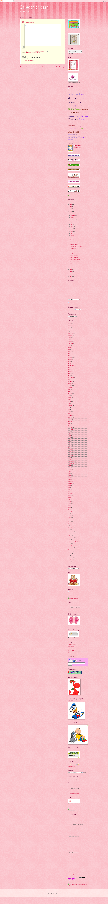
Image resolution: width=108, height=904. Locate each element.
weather (82, 137)
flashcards (84, 109)
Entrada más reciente (26, 67)
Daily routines (71, 646)
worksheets (70, 560)
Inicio (44, 67)
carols (69, 353)
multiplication (71, 451)
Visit (73, 793)
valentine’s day (70, 134)
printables (71, 128)
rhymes (80, 128)
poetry (80, 126)
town (69, 533)
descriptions (70, 381)
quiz (69, 487)
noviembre (73, 215)
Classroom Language (72, 644)
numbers (72, 125)
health (69, 423)
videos (72, 779)
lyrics (77, 122)
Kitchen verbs (71, 650)
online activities (37, 52)
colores (69, 363)
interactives (70, 429)
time (78, 106)
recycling (70, 493)
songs (75, 105)
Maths (69, 447)
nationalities (70, 455)
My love (72, 250)
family (81, 105)
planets (69, 471)
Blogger (61, 893)
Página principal (71, 874)
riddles (82, 128)
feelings (69, 401)
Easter (82, 119)
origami (69, 465)
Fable (69, 395)
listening (69, 439)
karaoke (75, 122)
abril (72, 231)
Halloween (83, 115)
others (77, 126)
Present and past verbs (74, 257)
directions (70, 387)
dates (69, 379)
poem (69, 473)
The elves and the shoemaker (76, 246)
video (77, 98)
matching (70, 445)
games (71, 102)
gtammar (70, 419)
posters (69, 479)
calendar (69, 347)
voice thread (70, 551)
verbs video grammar (76, 541)
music (69, 453)
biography (70, 341)
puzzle (69, 485)
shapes (69, 507)
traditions (70, 535)
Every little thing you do (75, 253)
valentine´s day (71, 537)
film (69, 403)
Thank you (70, 648)
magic (80, 122)
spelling (69, 517)
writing (69, 562)
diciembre (73, 213)
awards (75, 112)
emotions (71, 116)
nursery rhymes (71, 461)
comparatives (70, 371)
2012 (71, 209)
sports (86, 105)
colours (81, 113)
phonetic (69, 469)
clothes (84, 105)
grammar (80, 102)
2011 (71, 211)
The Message (73, 248)
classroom (70, 359)
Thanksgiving (71, 527)
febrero (72, 235)
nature (69, 457)
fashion (69, 399)
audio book (74, 94)
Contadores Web (71, 766)
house (27, 52)
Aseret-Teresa (78, 145)
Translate (78, 53)
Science (69, 503)
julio (72, 224)
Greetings (70, 417)
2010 (71, 269)
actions (82, 94)
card (69, 349)
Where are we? (73, 264)
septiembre (73, 220)
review (76, 128)
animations (70, 329)
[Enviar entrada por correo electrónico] (48, 51)
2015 (71, 202)
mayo (72, 229)
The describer (73, 242)
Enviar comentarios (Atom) (31, 70)
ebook (69, 391)
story (69, 523)
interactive (31, 52)
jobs (72, 123)
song (69, 513)
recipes (69, 491)
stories (72, 98)
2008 (71, 274)
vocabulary (74, 136)
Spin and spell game (74, 261)
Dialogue (70, 383)
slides (76, 131)
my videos (85, 779)
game (69, 409)
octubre (72, 217)
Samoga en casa (34, 7)
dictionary (84, 113)
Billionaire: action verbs (75, 259)
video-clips (75, 134)
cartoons (69, 355)
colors (69, 367)
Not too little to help (74, 266)
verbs (69, 539)
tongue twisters (81, 132)
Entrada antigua (60, 67)
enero (72, 238)
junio (72, 226)
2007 (71, 276)
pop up (69, 477)
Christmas (73, 119)
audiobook (70, 335)
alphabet (78, 109)
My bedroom (28, 21)
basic (69, 339)
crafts (69, 375)
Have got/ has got (74, 244)
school (70, 132)
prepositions (70, 481)
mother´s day (70, 449)
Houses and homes (74, 255)
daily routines (71, 377)
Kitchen (69, 437)
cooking (69, 373)
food (69, 113)
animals (72, 108)
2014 (71, 204)
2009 (71, 271)
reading (69, 489)
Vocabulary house (71, 549)
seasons (69, 505)
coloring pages (71, 365)
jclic (69, 122)
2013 (71, 206)
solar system (70, 511)
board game (70, 343)
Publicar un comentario (29, 60)
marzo (72, 233)
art (68, 331)
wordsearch (70, 105)
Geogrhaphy (70, 413)
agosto (72, 222)
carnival (69, 139)
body (72, 139)
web (86, 137)
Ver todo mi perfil (77, 147)
